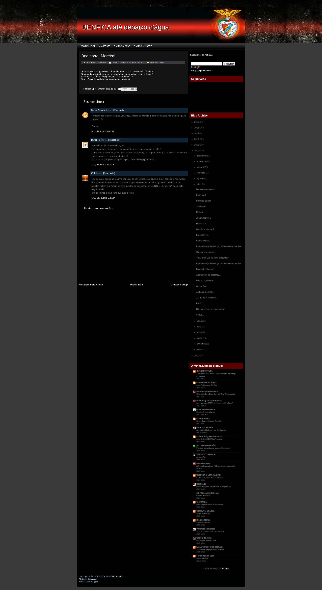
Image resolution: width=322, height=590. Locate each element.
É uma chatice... (203, 241)
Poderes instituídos (205, 280)
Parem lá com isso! (205, 529)
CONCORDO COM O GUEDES (209, 478)
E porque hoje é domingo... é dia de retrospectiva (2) (220, 246)
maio (199, 327)
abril (199, 332)
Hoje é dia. (201, 223)
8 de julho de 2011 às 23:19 (103, 165)
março (200, 338)
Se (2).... (200, 315)
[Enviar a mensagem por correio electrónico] (119, 88)
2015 (196, 128)
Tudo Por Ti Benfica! (206, 454)
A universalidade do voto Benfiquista (211, 430)
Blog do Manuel (203, 520)
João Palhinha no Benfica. (206, 385)
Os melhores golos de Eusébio (208, 421)
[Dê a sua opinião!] (126, 89)
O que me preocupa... (206, 252)
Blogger (225, 568)
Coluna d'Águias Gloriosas (209, 436)
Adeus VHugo (202, 558)
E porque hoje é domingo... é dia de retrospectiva (218, 263)
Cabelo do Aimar (204, 538)
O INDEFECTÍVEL (204, 371)
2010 (196, 356)
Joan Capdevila (203, 218)
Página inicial (87, 46)
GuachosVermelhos (205, 409)
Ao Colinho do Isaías (206, 445)
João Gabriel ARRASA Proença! (209, 439)
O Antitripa (201, 502)
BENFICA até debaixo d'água (125, 27)
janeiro (200, 349)
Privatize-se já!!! (203, 201)
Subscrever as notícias (201, 55)
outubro (200, 167)
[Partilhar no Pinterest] (135, 89)
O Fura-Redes (203, 418)
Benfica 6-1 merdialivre (205, 412)
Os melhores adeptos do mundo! (209, 504)
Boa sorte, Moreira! (98, 56)
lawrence (95, 140)
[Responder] (119, 110)
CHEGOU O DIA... (204, 495)
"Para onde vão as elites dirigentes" (212, 258)
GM (93, 173)
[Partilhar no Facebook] (132, 89)
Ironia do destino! (203, 522)
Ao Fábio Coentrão (204, 292)
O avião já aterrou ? (205, 229)
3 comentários (157, 63)
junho (199, 321)
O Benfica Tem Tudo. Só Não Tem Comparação (215, 394)
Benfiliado (201, 484)
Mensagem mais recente (91, 284)
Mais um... (200, 212)
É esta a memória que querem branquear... (213, 448)
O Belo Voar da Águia (206, 382)
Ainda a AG (200, 457)
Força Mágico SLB (205, 556)
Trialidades (201, 206)
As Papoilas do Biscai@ (207, 493)
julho (199, 184)
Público (199, 303)
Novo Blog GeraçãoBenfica (209, 400)
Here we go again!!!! (205, 189)
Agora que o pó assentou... (208, 275)
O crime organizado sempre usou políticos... (214, 486)
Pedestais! (201, 195)
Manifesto (104, 46)
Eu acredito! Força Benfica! (209, 547)
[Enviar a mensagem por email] (123, 89)
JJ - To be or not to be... (206, 298)
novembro (201, 161)
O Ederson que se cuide (206, 540)
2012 (196, 145)
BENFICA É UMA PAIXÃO (208, 475)
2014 (196, 133)
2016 (196, 122)
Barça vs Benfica (203, 513)
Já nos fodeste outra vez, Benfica (210, 531)
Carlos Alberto (98, 110)
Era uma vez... (202, 235)
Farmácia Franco (204, 427)
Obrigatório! (201, 286)
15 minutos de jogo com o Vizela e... (211, 549)
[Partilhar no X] (129, 89)
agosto (200, 178)
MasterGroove (203, 463)
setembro (201, 173)
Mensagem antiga (179, 284)
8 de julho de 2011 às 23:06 (103, 131)
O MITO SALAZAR (122, 46)
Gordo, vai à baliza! (205, 511)
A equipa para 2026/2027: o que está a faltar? (214, 403)
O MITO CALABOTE (143, 46)
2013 (196, 139)
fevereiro (201, 344)
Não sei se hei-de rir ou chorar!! (210, 309)
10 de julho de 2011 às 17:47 (103, 198)
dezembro (201, 156)
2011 (196, 150)
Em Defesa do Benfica (207, 391)
